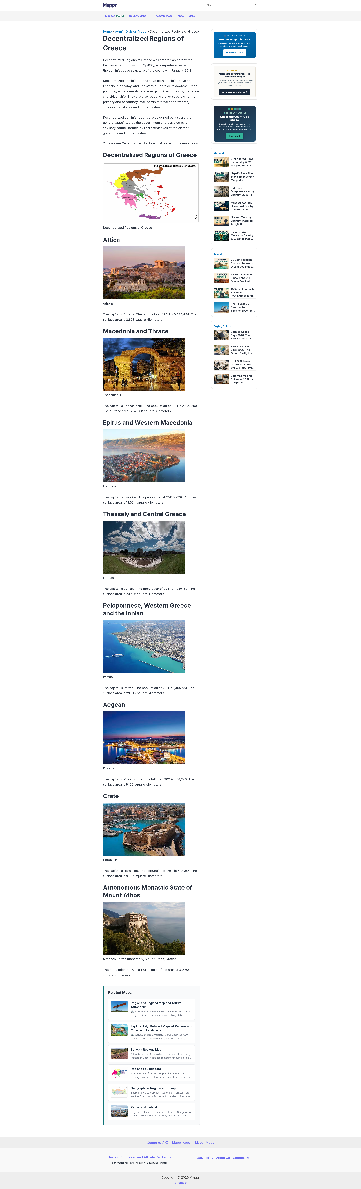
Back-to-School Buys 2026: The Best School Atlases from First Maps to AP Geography (243, 335)
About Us (223, 1158)
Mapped (219, 153)
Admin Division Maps (130, 31)
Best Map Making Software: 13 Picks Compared (242, 379)
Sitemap (180, 1182)
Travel (218, 254)
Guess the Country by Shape (234, 118)
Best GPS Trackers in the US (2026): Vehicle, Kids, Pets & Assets (242, 365)
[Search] (256, 5)
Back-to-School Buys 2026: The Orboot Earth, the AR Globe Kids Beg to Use (242, 350)
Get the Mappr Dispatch (234, 39)
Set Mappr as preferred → (234, 92)
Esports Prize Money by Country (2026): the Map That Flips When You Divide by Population (242, 236)
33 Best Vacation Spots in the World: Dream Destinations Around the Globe (243, 263)
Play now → (234, 136)
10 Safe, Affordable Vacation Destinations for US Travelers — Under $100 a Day (243, 293)
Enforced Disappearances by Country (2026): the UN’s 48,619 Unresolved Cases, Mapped (243, 192)
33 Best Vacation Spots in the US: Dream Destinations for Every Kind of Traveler (243, 278)
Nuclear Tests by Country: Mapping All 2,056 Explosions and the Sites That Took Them (242, 221)
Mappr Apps (181, 1142)
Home (107, 31)
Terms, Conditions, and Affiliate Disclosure (140, 1157)
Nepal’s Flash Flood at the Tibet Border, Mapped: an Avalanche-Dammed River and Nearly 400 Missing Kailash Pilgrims (243, 177)
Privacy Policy (203, 1158)
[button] (147, 16)
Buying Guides (222, 326)
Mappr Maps (204, 1142)
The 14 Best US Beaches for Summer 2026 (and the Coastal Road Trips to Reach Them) (242, 307)
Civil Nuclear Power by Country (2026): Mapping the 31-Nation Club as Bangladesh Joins (243, 162)
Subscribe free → (235, 52)
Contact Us (241, 1158)
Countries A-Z (157, 1142)
